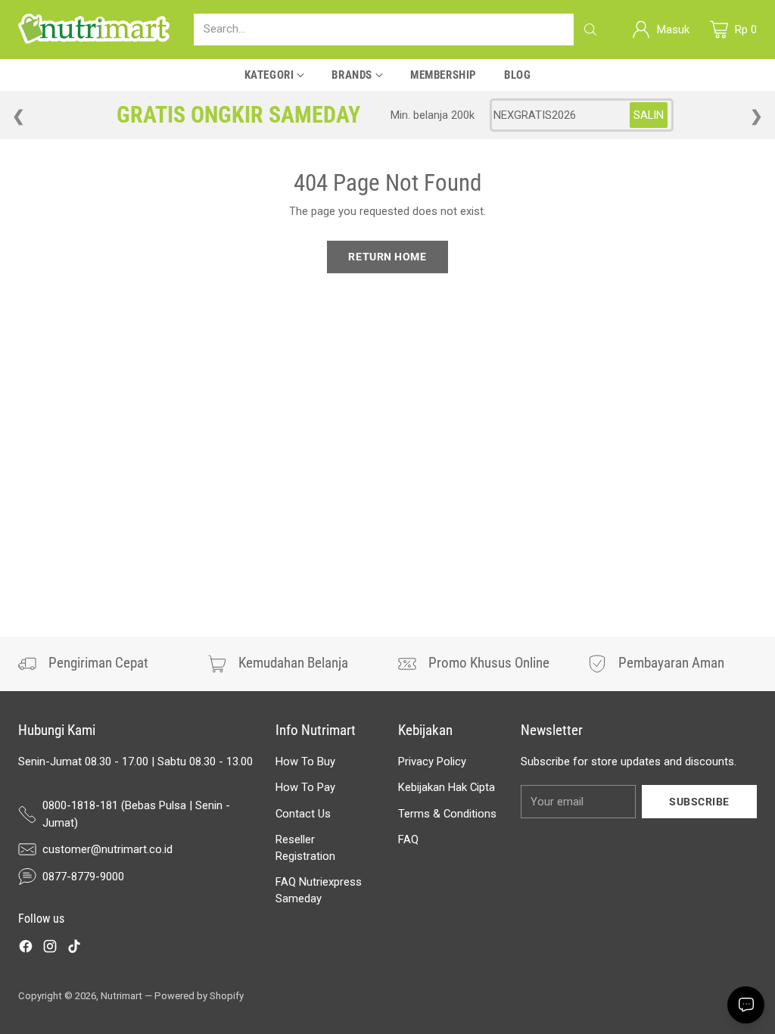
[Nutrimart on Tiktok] (74, 948)
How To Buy (305, 761)
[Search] (590, 29)
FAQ (408, 839)
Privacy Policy (432, 761)
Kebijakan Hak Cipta (446, 787)
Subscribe (699, 802)
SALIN (648, 115)
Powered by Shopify (199, 995)
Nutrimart (121, 995)
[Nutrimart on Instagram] (50, 948)
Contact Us (303, 814)
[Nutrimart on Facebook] (26, 948)
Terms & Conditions (447, 814)
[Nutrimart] (94, 29)
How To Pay (305, 787)
